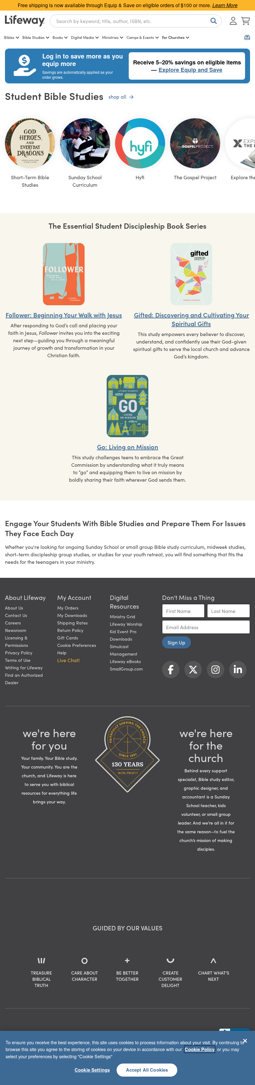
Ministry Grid (122, 616)
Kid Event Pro (123, 631)
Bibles (9, 37)
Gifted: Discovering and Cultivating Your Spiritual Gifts (191, 319)
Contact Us (16, 615)
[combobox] (136, 20)
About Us (14, 608)
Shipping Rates (72, 623)
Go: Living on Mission (127, 446)
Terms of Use (17, 660)
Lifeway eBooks (125, 661)
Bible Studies (33, 37)
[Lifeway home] (25, 20)
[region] (127, 1058)
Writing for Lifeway (24, 667)
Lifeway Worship (126, 624)
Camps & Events (140, 37)
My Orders (67, 608)
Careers (13, 623)
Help (62, 652)
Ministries (110, 37)
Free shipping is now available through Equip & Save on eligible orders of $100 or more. (128, 5)
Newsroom (15, 630)
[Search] (212, 20)
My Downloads (72, 615)
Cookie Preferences (76, 645)
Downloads (121, 639)
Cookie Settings (92, 1070)
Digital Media (82, 37)
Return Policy (70, 630)
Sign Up (176, 642)
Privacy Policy (18, 652)
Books (58, 37)
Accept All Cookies (147, 1070)
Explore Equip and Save (190, 70)
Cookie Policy (200, 1049)
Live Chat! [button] (68, 660)
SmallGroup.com (126, 669)
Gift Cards (67, 637)
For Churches (173, 37)
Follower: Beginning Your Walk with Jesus (64, 314)
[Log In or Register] (233, 21)
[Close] (245, 1041)
